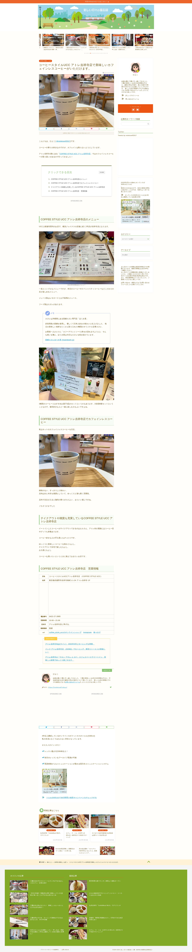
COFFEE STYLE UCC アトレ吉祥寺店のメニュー (69, 179)
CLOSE (102, 172)
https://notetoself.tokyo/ (57, 687)
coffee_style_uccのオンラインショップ (65, 632)
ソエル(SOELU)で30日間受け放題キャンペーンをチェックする (71, 798)
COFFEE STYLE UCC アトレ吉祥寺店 (75, 154)
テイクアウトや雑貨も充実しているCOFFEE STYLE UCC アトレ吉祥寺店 (78, 187)
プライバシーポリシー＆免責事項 (50, 949)
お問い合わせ (65, 949)
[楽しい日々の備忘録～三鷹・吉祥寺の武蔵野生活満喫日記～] (96, 28)
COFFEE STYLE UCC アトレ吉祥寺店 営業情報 (69, 191)
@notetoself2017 (63, 141)
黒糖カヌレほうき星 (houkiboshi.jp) (59, 340)
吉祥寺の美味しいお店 (45, 61)
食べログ (97, 632)
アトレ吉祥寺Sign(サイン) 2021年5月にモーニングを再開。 (69, 644)
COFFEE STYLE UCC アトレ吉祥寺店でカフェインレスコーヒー (74, 183)
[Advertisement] (76, 206)
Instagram (87, 632)
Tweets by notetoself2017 (127, 135)
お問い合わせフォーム (72, 682)
